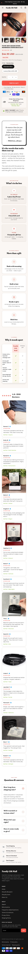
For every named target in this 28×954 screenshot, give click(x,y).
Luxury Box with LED (10, 71)
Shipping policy (16, 945)
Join (23, 930)
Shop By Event (6, 894)
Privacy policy (14, 942)
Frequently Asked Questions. (10, 910)
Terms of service (6, 945)
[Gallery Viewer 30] (12, 40)
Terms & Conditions (7, 912)
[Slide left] (4, 24)
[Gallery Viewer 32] (23, 40)
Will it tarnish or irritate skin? (10, 812)
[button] (25, 7)
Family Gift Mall (11, 8)
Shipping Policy (6, 918)
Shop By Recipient (7, 892)
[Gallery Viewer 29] (6, 40)
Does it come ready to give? (11, 830)
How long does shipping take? (10, 788)
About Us (4, 897)
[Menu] (2, 7)
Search (4, 904)
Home (3, 889)
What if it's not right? (10, 821)
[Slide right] (23, 24)
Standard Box (8, 66)
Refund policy (6, 907)
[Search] (21, 7)
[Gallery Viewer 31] (17, 40)
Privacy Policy (6, 915)
